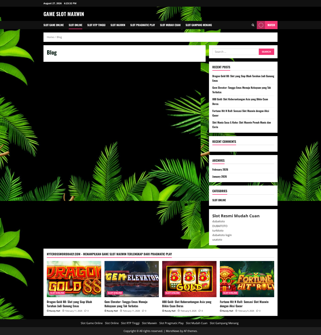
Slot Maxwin (118, 25)
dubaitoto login (222, 235)
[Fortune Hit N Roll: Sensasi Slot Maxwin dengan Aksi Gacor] (247, 279)
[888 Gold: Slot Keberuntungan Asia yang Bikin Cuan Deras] (189, 279)
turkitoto (218, 230)
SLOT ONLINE (219, 200)
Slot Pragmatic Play (142, 25)
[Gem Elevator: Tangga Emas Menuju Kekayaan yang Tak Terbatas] (131, 279)
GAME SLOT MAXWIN (63, 14)
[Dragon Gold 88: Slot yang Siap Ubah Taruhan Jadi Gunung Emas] (74, 279)
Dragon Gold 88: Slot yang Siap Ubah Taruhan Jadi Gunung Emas (69, 304)
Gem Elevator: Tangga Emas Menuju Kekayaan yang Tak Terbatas (125, 304)
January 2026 (219, 176)
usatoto (217, 239)
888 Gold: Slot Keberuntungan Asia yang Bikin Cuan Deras (186, 304)
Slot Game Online (53, 25)
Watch (271, 25)
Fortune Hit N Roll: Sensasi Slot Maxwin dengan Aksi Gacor (244, 304)
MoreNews (172, 331)
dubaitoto (218, 221)
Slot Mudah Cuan (170, 25)
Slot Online (75, 25)
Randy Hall (54, 310)
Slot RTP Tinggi (96, 25)
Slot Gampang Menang (199, 25)
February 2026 (220, 169)
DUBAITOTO (219, 226)
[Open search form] (253, 25)
